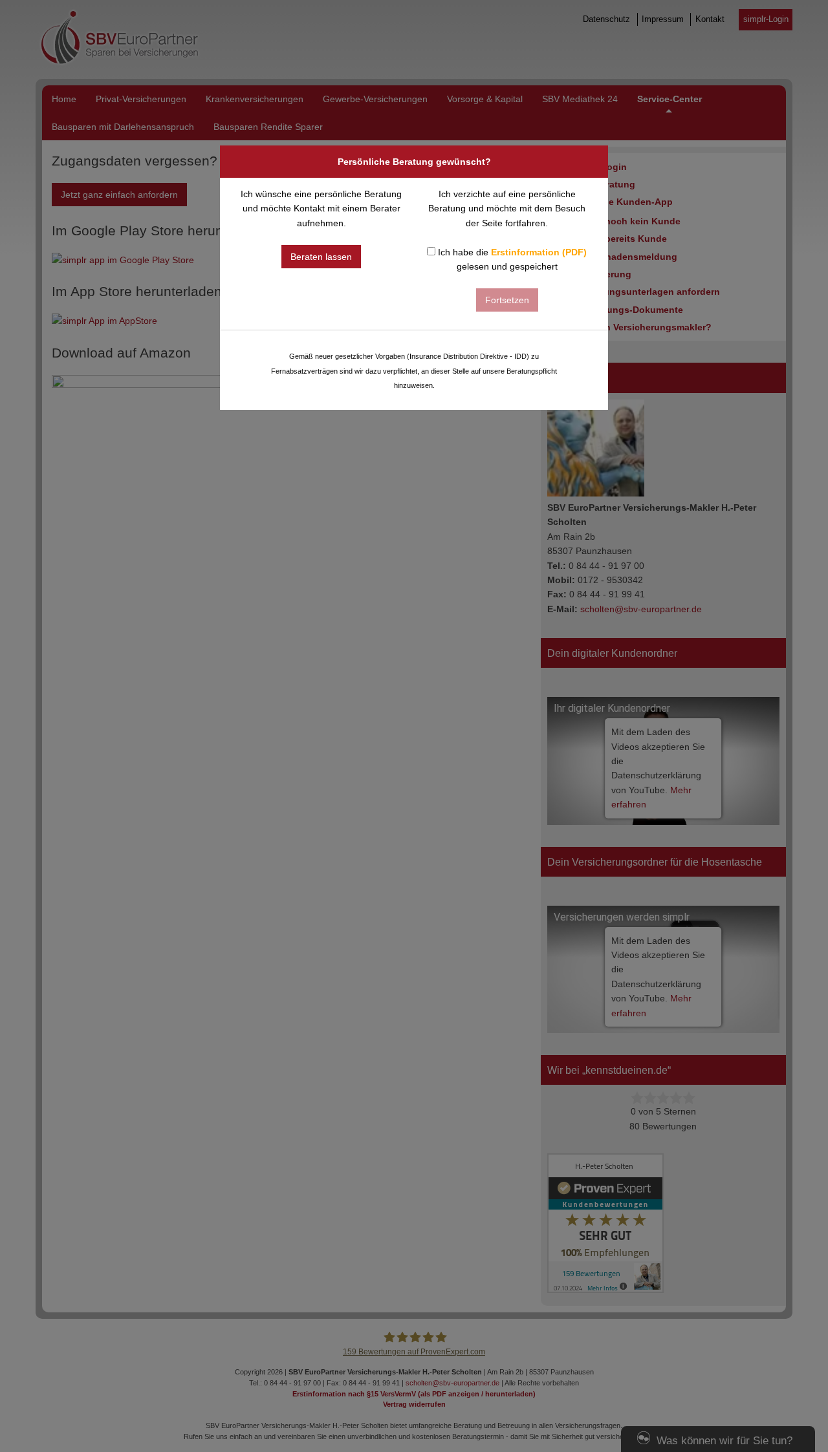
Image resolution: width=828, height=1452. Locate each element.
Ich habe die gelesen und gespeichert (511, 259)
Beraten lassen (321, 256)
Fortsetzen (507, 300)
